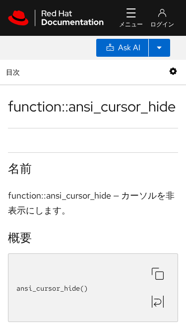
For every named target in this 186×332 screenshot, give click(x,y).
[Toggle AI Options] (159, 48)
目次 (14, 72)
